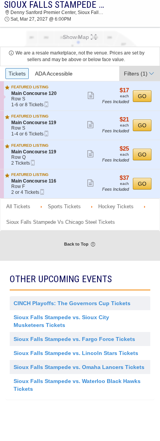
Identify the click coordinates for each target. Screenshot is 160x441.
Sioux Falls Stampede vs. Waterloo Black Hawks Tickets (77, 385)
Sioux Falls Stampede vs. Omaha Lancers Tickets (79, 367)
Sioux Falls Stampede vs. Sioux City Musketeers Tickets (61, 321)
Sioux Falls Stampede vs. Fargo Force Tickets (74, 339)
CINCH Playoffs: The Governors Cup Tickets (72, 303)
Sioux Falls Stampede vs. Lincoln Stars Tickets (76, 353)
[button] (80, 37)
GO (142, 96)
